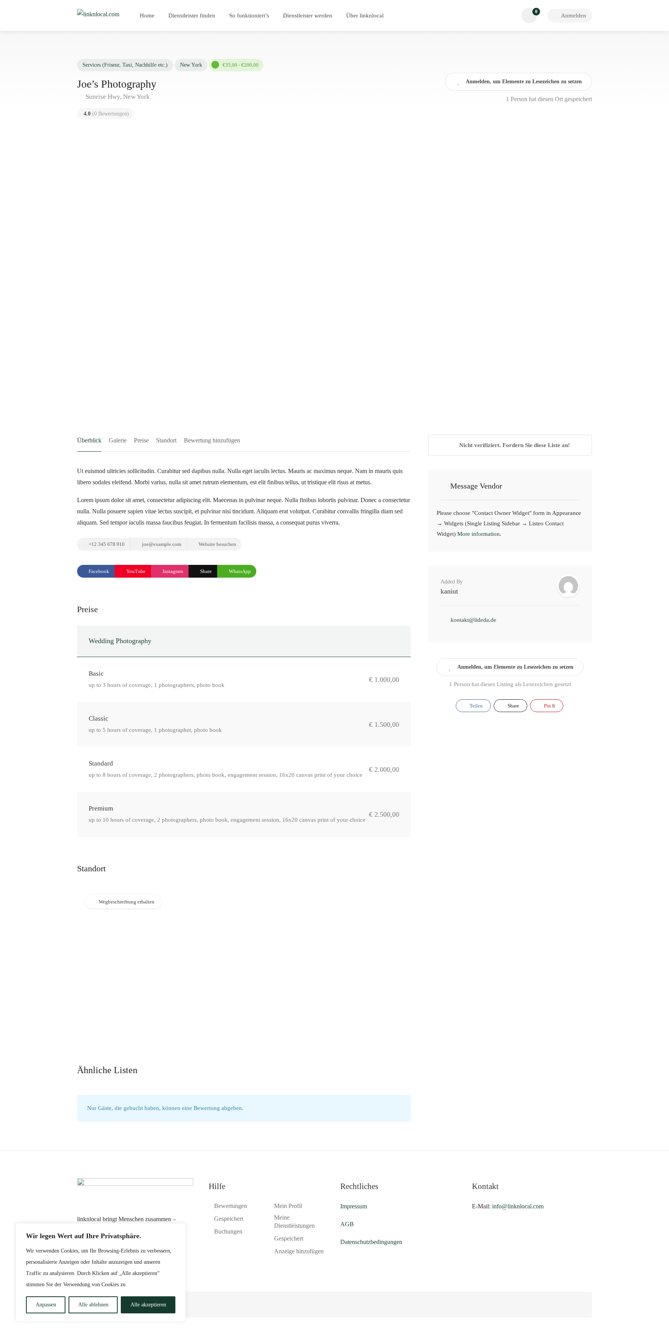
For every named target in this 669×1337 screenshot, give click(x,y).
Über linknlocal (365, 15)
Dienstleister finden (191, 15)
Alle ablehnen (93, 1305)
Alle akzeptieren (148, 1305)
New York (191, 65)
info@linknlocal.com (518, 1206)
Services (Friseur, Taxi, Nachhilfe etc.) (125, 65)
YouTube (135, 571)
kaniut (449, 591)
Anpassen (46, 1305)
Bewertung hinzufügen (212, 440)
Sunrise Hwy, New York (117, 96)
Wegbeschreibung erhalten (126, 902)
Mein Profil (288, 1206)
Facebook (98, 571)
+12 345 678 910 (106, 544)
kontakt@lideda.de (473, 620)
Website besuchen (216, 544)
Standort (166, 440)
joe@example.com (161, 544)
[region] (100, 1272)
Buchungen (228, 1231)
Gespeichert (228, 1218)
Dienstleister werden (307, 15)
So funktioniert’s (249, 15)
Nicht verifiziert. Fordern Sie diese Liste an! (514, 445)
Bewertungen (230, 1206)
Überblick (89, 440)
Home (147, 15)
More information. (479, 534)
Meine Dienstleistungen (294, 1221)
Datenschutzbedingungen (371, 1242)
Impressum (353, 1206)
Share (205, 571)
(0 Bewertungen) (106, 114)
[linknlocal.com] (98, 13)
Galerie (118, 440)
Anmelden (572, 15)
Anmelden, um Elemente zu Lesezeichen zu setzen (515, 667)
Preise (141, 440)
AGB (347, 1224)
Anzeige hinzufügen (299, 1251)
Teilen (475, 706)
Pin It (549, 706)
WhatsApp (239, 571)
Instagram (172, 571)
